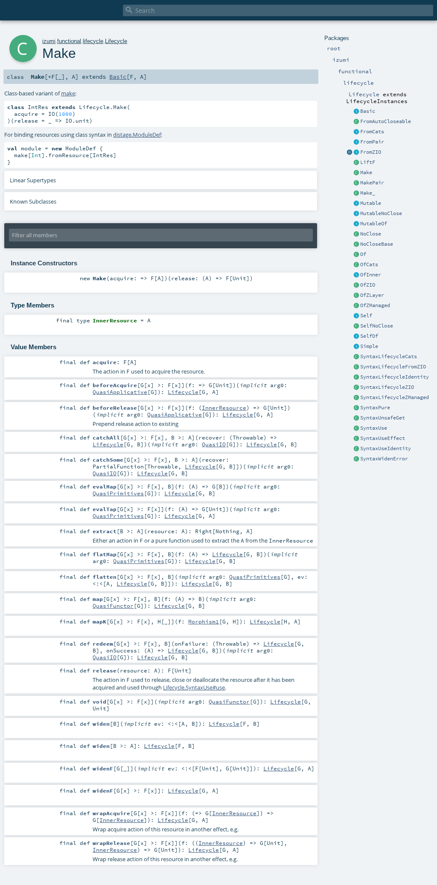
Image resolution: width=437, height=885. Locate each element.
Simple (369, 346)
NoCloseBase (376, 244)
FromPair (372, 142)
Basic (367, 111)
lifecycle (93, 41)
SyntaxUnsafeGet (382, 418)
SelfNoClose (376, 326)
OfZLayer (372, 295)
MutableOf (373, 224)
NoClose (370, 234)
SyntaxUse (373, 428)
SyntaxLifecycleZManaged (394, 397)
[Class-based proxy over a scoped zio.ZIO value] (356, 285)
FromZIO (370, 152)
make (68, 93)
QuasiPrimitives (118, 493)
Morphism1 (203, 621)
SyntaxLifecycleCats (388, 356)
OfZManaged (375, 305)
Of (363, 254)
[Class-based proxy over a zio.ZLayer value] (356, 295)
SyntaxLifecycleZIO (387, 387)
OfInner (370, 275)
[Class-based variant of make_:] (356, 193)
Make (366, 172)
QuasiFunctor (113, 605)
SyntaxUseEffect (382, 438)
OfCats (369, 264)
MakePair (372, 183)
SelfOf (369, 336)
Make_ (367, 193)
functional (69, 41)
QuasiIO (214, 444)
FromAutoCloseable (385, 121)
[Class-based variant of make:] (356, 173)
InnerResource (224, 407)
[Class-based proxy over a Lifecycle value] (356, 254)
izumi (48, 41)
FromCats (372, 132)
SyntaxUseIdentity (385, 448)
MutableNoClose (381, 213)
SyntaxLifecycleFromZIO (393, 367)
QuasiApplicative (120, 391)
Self (366, 316)
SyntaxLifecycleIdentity (394, 377)
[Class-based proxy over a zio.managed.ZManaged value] (356, 305)
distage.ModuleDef (137, 134)
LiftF (367, 162)
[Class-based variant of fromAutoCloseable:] (356, 121)
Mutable (370, 203)
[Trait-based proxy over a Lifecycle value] (356, 275)
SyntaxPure (375, 408)
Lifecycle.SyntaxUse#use (194, 687)
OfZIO (367, 285)
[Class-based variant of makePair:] (356, 183)
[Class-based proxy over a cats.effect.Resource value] (356, 264)
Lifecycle (116, 41)
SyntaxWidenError (384, 459)
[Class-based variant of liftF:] (356, 162)
